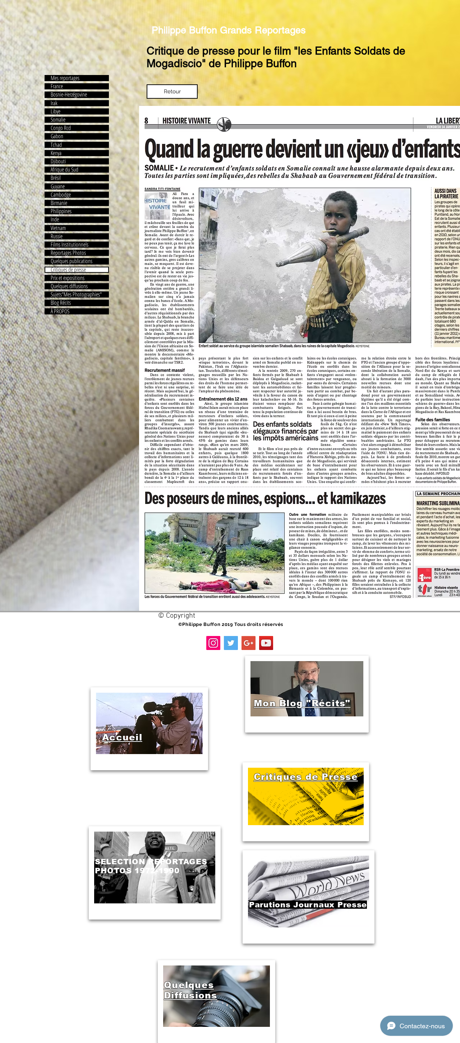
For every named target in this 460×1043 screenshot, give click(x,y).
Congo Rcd (61, 128)
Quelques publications (71, 261)
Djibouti (58, 161)
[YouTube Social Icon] (266, 643)
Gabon (57, 136)
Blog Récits (61, 302)
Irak (54, 103)
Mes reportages (65, 78)
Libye (55, 111)
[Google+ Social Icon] (249, 643)
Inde (55, 219)
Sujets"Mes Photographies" (76, 294)
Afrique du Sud (64, 169)
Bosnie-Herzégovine (69, 94)
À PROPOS (60, 311)
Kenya (56, 153)
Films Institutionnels (69, 244)
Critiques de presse (68, 269)
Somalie (58, 119)
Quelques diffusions (69, 286)
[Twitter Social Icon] (231, 643)
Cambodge (61, 194)
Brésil (56, 178)
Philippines (61, 211)
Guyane (58, 186)
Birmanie (59, 203)
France (57, 86)
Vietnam (58, 228)
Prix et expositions (67, 278)
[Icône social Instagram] (213, 643)
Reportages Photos (68, 253)
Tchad (56, 144)
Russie (57, 236)
